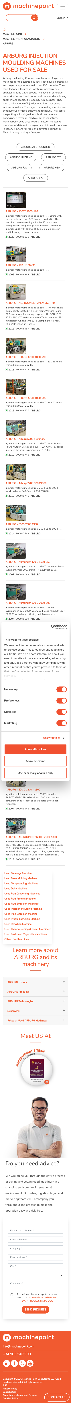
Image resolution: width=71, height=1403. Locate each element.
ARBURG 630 (52, 167)
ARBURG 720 (19, 167)
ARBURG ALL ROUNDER (35, 147)
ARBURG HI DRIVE (21, 157)
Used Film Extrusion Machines (21, 903)
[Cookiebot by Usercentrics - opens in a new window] (51, 627)
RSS (5, 1385)
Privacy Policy (10, 1388)
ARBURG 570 (35, 178)
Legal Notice (9, 1392)
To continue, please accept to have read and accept (37, 1297)
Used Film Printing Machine (20, 898)
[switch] (61, 700)
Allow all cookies (35, 749)
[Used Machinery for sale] (28, 7)
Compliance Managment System (20, 1395)
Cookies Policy (10, 1398)
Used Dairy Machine (15, 888)
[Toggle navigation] (62, 7)
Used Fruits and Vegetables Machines (25, 934)
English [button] (61, 18)
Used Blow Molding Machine (20, 878)
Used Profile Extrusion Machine (22, 919)
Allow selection (35, 761)
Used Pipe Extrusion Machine (20, 914)
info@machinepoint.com (18, 1346)
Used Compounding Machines (21, 883)
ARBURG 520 (53, 157)
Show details (51, 737)
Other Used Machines (16, 939)
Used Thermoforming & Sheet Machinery (27, 929)
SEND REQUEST (35, 1310)
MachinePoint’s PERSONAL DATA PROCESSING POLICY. (40, 1299)
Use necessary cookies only (35, 772)
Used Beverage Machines (18, 873)
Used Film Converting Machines (22, 893)
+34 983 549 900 (17, 1354)
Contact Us (57, 1397)
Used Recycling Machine (17, 924)
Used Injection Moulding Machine (23, 909)
